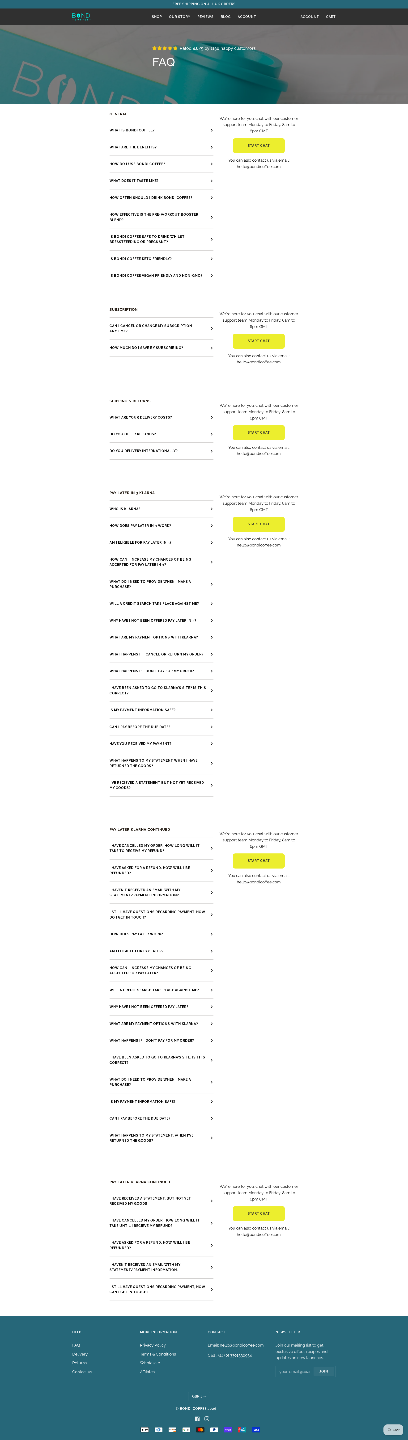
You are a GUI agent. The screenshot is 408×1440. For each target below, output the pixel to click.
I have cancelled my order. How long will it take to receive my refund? (155, 848)
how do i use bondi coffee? (137, 164)
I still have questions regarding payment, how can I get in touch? (157, 1289)
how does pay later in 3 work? (140, 526)
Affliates (147, 1371)
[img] (164, 48)
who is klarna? (125, 509)
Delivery (80, 1354)
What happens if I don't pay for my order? (152, 1040)
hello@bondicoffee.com (242, 1345)
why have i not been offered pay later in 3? (153, 620)
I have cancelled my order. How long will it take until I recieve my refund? (155, 1222)
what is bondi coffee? (132, 130)
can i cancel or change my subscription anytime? (151, 328)
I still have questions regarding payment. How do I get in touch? (157, 914)
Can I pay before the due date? (140, 1118)
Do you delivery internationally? (144, 451)
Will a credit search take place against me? (154, 990)
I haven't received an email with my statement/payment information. (145, 1267)
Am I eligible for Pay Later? (137, 951)
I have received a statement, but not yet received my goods (150, 1201)
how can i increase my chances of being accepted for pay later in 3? (150, 562)
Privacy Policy (153, 1345)
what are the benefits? (133, 147)
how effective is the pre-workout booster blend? (154, 217)
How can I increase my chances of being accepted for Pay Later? (150, 970)
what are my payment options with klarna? (154, 637)
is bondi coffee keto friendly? (141, 259)
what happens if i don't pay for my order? (152, 671)
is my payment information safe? (143, 710)
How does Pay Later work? (136, 934)
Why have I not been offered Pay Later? (149, 1007)
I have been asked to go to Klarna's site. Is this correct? (157, 1059)
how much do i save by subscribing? (146, 348)
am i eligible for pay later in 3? (141, 542)
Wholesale (150, 1362)
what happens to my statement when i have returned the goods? (154, 763)
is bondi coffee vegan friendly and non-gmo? (156, 275)
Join (323, 1371)
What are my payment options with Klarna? (154, 1024)
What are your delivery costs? (141, 417)
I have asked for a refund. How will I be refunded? (150, 870)
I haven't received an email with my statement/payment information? (145, 892)
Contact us (82, 1371)
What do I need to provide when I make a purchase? (150, 1082)
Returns (79, 1362)
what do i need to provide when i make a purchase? (150, 584)
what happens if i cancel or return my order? (157, 654)
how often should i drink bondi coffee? (151, 198)
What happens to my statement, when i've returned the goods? (152, 1138)
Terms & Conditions (158, 1354)
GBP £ (197, 1396)
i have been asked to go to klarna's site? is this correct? (158, 690)
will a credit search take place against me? (154, 603)
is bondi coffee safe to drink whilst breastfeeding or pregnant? (147, 239)
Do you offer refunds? (133, 434)
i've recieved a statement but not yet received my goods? (157, 785)
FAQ (76, 1345)
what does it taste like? (134, 181)
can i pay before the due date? (140, 727)
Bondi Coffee (193, 1409)
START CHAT (259, 145)
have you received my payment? (141, 744)
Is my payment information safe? (143, 1102)
